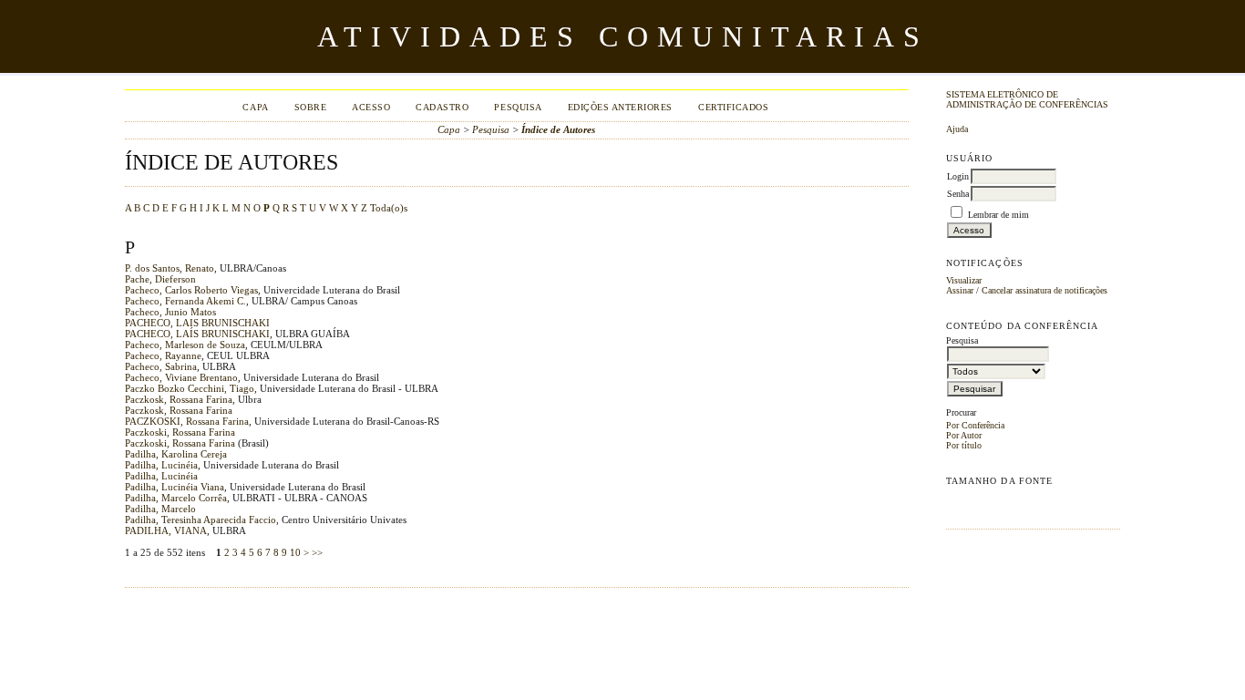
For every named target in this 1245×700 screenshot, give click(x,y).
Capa (255, 107)
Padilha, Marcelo (160, 508)
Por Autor (964, 435)
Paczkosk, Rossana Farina (178, 399)
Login (958, 176)
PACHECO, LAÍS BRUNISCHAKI (197, 333)
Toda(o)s (388, 207)
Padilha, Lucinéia (161, 464)
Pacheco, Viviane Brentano (181, 377)
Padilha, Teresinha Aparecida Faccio (200, 519)
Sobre (310, 107)
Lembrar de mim (998, 215)
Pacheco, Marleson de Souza (185, 344)
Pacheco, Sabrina (161, 366)
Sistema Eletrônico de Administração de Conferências (1027, 99)
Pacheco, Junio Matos (170, 311)
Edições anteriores (620, 107)
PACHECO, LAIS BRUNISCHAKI (197, 322)
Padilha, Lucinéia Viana (174, 486)
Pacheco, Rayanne (163, 355)
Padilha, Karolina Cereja (176, 453)
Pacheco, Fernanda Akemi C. (185, 300)
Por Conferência (975, 425)
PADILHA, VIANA (166, 530)
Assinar (959, 290)
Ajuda (957, 129)
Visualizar (964, 280)
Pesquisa (517, 107)
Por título (964, 445)
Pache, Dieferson (160, 278)
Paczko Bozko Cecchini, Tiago (189, 388)
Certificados (733, 107)
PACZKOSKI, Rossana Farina (187, 421)
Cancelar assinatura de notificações (1044, 290)
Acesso (371, 107)
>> (317, 552)
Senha (958, 194)
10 (295, 552)
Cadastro (442, 107)
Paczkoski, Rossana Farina (180, 432)
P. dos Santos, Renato (169, 267)
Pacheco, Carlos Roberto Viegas (191, 289)
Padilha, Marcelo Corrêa (176, 497)
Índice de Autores (558, 129)
